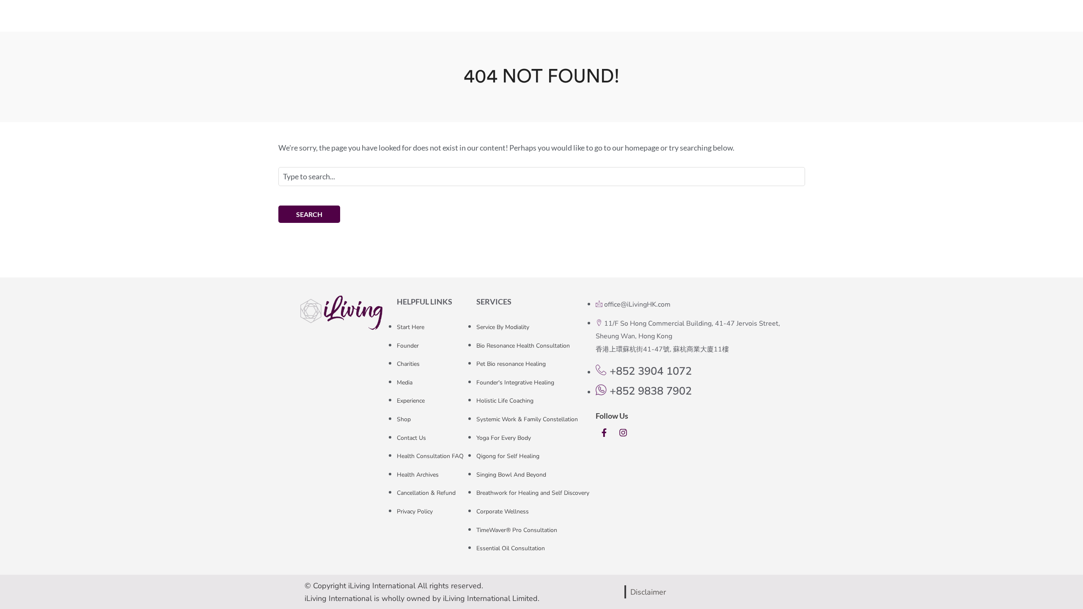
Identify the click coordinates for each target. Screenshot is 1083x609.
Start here (440, 20)
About (479, 20)
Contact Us (714, 20)
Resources (659, 20)
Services (522, 20)
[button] (776, 21)
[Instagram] (623, 432)
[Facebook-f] (604, 432)
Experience (575, 20)
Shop (621, 20)
